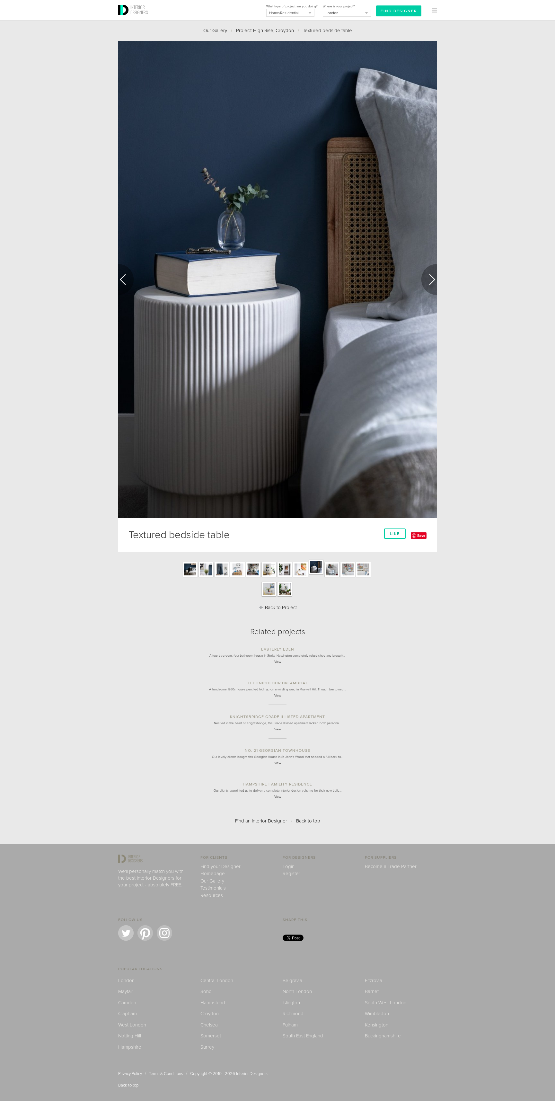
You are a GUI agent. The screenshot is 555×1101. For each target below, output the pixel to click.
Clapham (127, 1014)
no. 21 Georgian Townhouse (277, 750)
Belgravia (292, 980)
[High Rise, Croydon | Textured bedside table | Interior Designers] (316, 574)
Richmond (293, 1014)
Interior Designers (252, 1073)
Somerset (210, 1036)
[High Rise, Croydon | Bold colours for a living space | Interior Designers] (253, 576)
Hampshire (129, 1047)
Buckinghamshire (383, 1036)
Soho (206, 991)
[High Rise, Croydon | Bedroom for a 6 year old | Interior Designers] (222, 576)
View (277, 662)
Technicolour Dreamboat (278, 683)
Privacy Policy (130, 1073)
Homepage (212, 873)
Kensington (376, 1025)
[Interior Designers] (124, 18)
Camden (127, 1003)
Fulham (290, 1025)
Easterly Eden (277, 649)
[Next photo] (429, 279)
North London (297, 991)
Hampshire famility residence (277, 784)
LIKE (395, 533)
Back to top (308, 821)
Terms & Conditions (166, 1073)
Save (421, 535)
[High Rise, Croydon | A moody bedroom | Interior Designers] (190, 576)
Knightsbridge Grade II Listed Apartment (277, 717)
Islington (291, 1003)
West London (132, 1025)
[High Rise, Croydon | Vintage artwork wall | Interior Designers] (347, 576)
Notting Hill (129, 1036)
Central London (216, 980)
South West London (385, 1003)
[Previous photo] (126, 279)
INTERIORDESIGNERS (139, 9)
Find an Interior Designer (261, 821)
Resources (211, 895)
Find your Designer (220, 866)
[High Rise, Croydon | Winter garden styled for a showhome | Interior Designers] (285, 596)
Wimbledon (377, 1014)
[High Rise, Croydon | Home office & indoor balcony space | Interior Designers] (285, 576)
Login (289, 866)
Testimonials (213, 888)
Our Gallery (215, 30)
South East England (303, 1036)
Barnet (372, 991)
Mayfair (125, 991)
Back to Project (280, 607)
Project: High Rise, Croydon (265, 30)
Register (291, 873)
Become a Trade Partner (391, 866)
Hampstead (212, 1003)
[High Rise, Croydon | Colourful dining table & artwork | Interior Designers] (269, 596)
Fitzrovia (373, 980)
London (126, 980)
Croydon (209, 1014)
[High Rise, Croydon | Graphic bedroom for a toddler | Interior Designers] (332, 576)
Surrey (207, 1047)
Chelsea (209, 1025)
